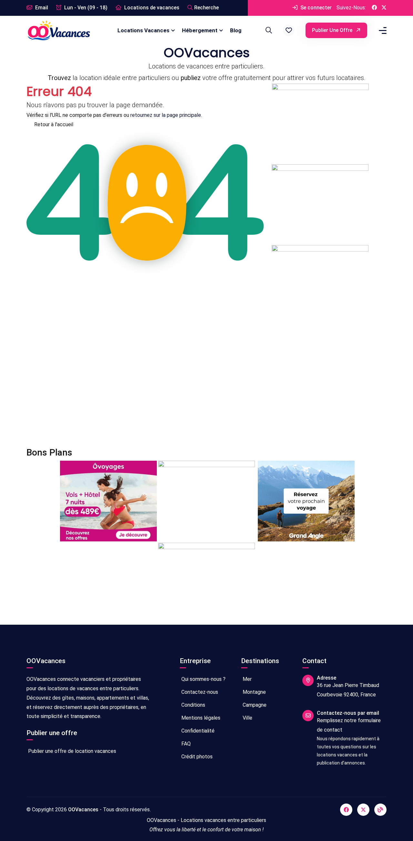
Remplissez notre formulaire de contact (349, 725)
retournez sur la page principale (165, 115)
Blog (235, 30)
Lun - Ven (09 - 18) (85, 8)
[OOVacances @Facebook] (374, 8)
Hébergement (199, 30)
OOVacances (83, 809)
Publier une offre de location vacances (71, 751)
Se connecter (315, 8)
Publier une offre (333, 30)
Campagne (254, 705)
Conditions (192, 705)
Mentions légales (200, 718)
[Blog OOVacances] (380, 810)
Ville (246, 718)
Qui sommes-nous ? (203, 679)
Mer (246, 679)
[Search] (268, 30)
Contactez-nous (199, 692)
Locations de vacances (151, 8)
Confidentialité (197, 731)
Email (41, 8)
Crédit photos (196, 757)
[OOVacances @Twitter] (384, 8)
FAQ (185, 744)
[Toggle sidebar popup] (382, 30)
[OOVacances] (58, 30)
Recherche (206, 8)
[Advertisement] (206, 386)
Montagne (253, 692)
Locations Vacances (143, 30)
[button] (289, 30)
